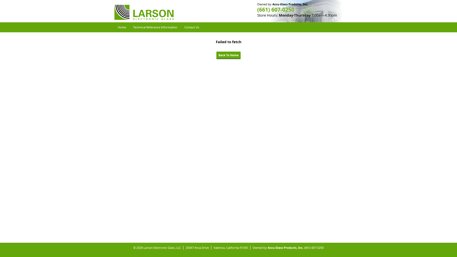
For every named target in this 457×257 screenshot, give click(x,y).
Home (122, 27)
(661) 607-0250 (275, 9)
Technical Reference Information (155, 27)
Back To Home (228, 55)
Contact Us (191, 27)
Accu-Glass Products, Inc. (290, 4)
